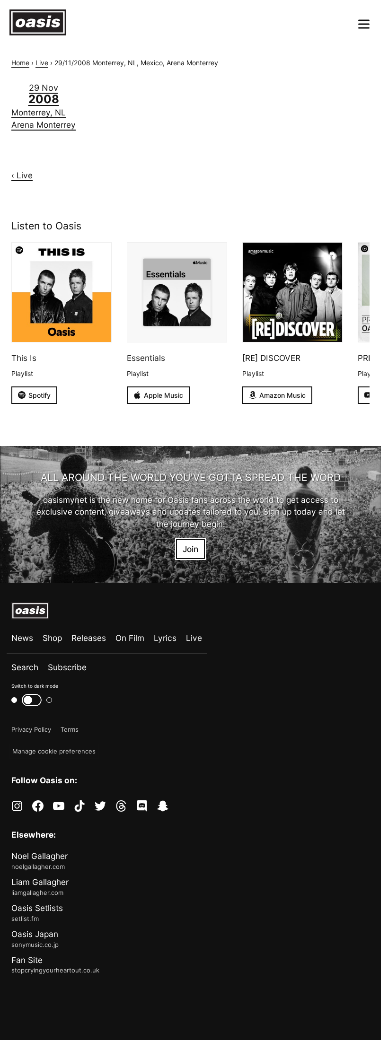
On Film (129, 638)
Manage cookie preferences (54, 751)
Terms (70, 729)
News (22, 638)
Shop (52, 638)
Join (190, 549)
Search (24, 667)
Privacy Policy (31, 729)
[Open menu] (363, 24)
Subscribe (67, 667)
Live (41, 63)
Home (20, 63)
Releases (88, 638)
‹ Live (22, 175)
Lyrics (165, 638)
